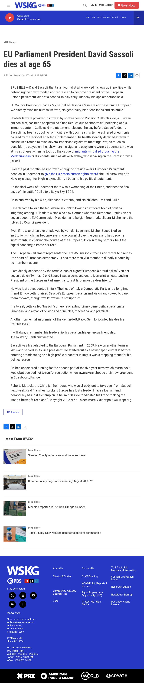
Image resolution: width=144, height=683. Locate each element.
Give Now (128, 5)
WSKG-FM (11, 654)
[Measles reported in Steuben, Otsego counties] (15, 508)
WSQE (11, 657)
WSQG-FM (33, 654)
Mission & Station (62, 576)
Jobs (55, 601)
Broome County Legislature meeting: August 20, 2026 (60, 481)
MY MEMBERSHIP (102, 5)
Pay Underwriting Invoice (120, 603)
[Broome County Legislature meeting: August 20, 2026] (15, 482)
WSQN (10, 660)
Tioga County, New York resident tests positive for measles (64, 533)
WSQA (19, 657)
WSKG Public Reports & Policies (94, 585)
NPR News (10, 42)
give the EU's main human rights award (71, 174)
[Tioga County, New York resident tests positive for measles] (15, 534)
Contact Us (88, 568)
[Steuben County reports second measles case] (15, 456)
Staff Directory (90, 576)
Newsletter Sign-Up (122, 594)
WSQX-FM (22, 654)
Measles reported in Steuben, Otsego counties (57, 507)
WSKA (28, 660)
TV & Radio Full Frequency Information (123, 569)
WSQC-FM (28, 657)
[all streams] (139, 18)
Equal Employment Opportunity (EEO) (92, 594)
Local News (34, 450)
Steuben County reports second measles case (56, 455)
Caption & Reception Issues (122, 578)
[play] (9, 18)
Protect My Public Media (91, 603)
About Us (58, 568)
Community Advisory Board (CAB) (64, 592)
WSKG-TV (19, 660)
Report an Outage (121, 586)
